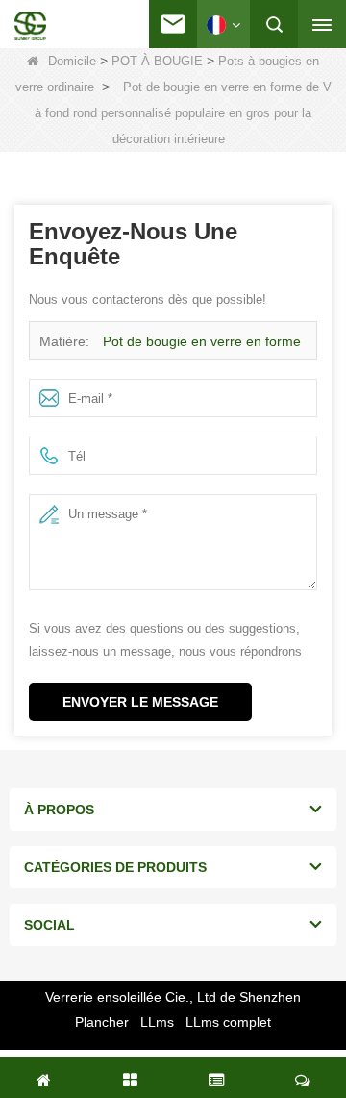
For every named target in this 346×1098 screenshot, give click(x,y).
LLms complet (228, 1022)
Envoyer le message (140, 702)
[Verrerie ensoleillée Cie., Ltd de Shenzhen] (30, 26)
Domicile (72, 61)
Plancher (102, 1022)
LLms (157, 1022)
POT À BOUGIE (157, 61)
